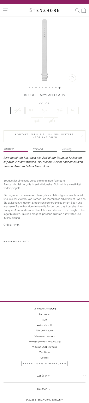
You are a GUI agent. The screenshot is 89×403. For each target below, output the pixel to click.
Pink (31, 110)
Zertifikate (44, 352)
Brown (45, 110)
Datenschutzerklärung (45, 308)
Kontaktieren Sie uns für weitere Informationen (44, 136)
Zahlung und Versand (44, 336)
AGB (44, 319)
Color (44, 103)
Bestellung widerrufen (44, 363)
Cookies (44, 357)
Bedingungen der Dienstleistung (44, 341)
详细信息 (9, 149)
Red (73, 110)
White (17, 110)
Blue (37, 120)
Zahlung (67, 149)
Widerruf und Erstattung (44, 347)
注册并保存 (43, 375)
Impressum (44, 314)
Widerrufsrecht (44, 325)
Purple (51, 120)
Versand (38, 149)
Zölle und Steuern (44, 330)
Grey (60, 110)
